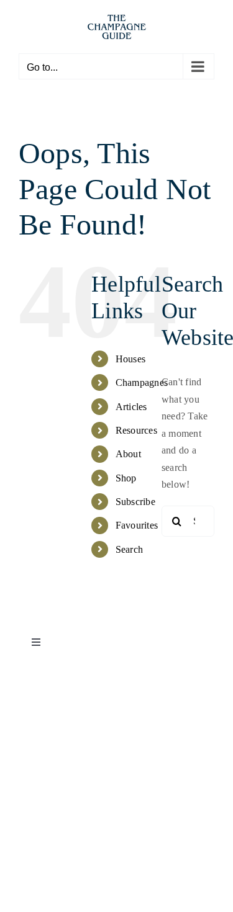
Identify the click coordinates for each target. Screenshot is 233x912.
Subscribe (135, 501)
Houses (130, 359)
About (128, 454)
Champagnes (142, 382)
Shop (126, 478)
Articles (131, 406)
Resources (136, 430)
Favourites (137, 525)
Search (129, 549)
